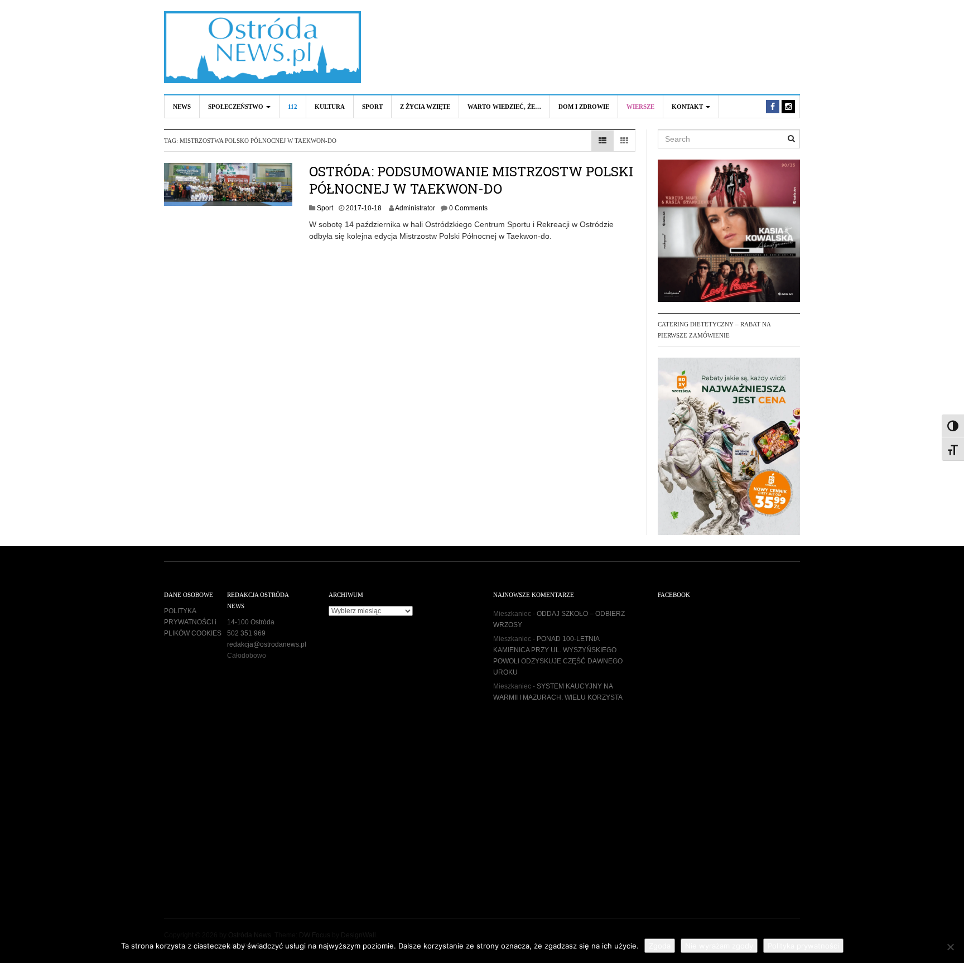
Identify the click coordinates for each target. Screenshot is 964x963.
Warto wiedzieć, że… (504, 106)
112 (292, 106)
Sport (372, 106)
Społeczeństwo (236, 106)
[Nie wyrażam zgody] (950, 946)
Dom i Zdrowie (583, 106)
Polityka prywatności (803, 945)
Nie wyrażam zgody (719, 945)
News (182, 106)
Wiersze (640, 106)
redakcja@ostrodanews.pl (266, 644)
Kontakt (688, 106)
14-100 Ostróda (250, 622)
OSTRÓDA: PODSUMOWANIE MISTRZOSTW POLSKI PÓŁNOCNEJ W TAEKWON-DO (471, 180)
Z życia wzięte (425, 106)
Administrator (415, 208)
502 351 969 (246, 633)
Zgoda (660, 945)
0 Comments (468, 208)
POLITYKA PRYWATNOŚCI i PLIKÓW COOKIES (192, 622)
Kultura (330, 106)
